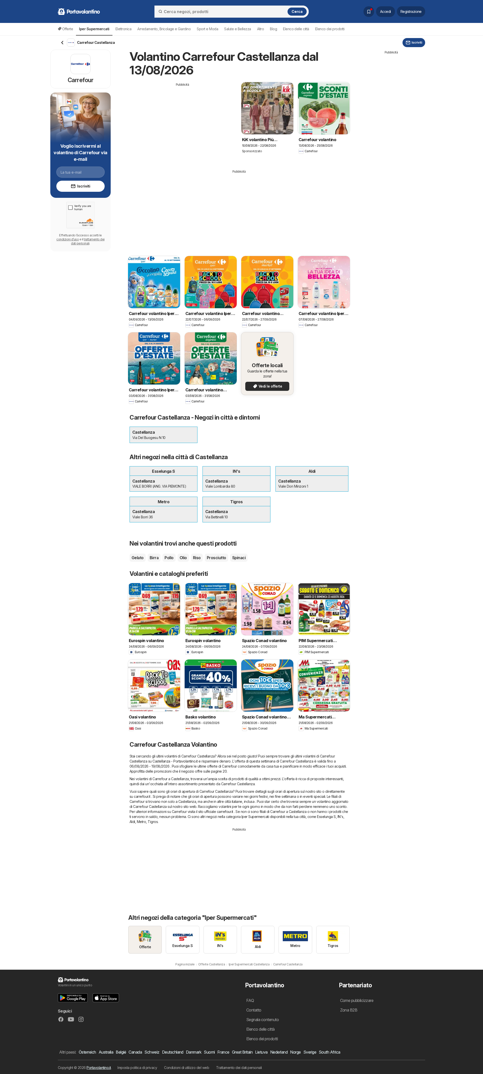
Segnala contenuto (262, 1019)
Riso (197, 557)
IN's (340, 816)
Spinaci (239, 557)
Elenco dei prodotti (329, 29)
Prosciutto (216, 557)
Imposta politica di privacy (137, 1067)
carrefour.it (142, 796)
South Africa (329, 1052)
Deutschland (172, 1052)
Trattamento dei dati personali (239, 1067)
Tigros (153, 821)
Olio (183, 557)
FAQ (250, 1000)
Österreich (87, 1052)
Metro (141, 821)
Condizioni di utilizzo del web (186, 1067)
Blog (273, 29)
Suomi (209, 1052)
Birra (154, 557)
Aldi (132, 821)
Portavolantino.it (99, 1067)
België (121, 1052)
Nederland (279, 1052)
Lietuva (261, 1052)
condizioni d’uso (67, 239)
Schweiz (151, 1052)
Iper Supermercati (255, 816)
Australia (106, 1052)
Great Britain (242, 1052)
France (223, 1052)
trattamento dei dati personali (87, 241)
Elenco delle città (296, 29)
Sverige (309, 1052)
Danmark (193, 1052)
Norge (295, 1052)
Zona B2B (348, 1010)
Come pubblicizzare (357, 1000)
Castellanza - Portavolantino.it (174, 761)
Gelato (138, 557)
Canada (135, 1052)
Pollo (169, 557)
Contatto (253, 1010)
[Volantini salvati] (369, 11)
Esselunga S (326, 816)
